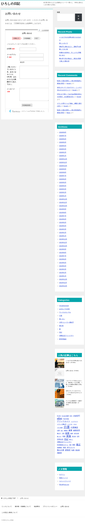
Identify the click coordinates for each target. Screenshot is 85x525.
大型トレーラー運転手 (66, 322)
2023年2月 (62, 272)
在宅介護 (76, 433)
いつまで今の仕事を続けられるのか (74, 361)
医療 (71, 433)
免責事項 (37, 506)
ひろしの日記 (10, 3)
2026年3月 (62, 149)
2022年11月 (63, 282)
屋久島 (61, 325)
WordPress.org (64, 484)
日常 (78, 436)
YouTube (66, 419)
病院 (73, 445)
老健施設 (59, 447)
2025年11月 (63, 162)
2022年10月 (63, 286)
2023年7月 (62, 256)
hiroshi (69, 83)
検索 (58, 12)
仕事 (58, 430)
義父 (78, 444)
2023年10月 (63, 246)
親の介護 (60, 450)
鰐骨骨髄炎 (62, 339)
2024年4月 (62, 226)
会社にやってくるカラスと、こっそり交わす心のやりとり (74, 392)
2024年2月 (62, 232)
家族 (68, 436)
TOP (9, 498)
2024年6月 (62, 219)
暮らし (71, 439)
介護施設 (74, 427)
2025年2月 (62, 192)
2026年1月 (62, 156)
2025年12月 (63, 159)
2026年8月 (62, 132)
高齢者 (59, 453)
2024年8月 (62, 212)
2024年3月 (62, 229)
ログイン (62, 474)
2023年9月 (62, 249)
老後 (64, 447)
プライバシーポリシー (50, 506)
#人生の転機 (65, 416)
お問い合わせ (72, 370)
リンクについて (7, 506)
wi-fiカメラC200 (64, 309)
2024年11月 (63, 202)
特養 (70, 444)
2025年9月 (62, 169)
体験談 (66, 430)
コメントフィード (65, 481)
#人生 (59, 416)
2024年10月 (63, 206)
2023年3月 (62, 269)
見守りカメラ (71, 447)
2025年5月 (62, 182)
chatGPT (76, 416)
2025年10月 (63, 166)
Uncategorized (64, 305)
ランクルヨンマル (65, 312)
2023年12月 (63, 239)
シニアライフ (74, 421)
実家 (64, 436)
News (68, 112)
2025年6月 (62, 179)
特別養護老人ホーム (62, 445)
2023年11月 (63, 242)
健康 (70, 430)
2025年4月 (62, 186)
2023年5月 (62, 262)
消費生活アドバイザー (66, 335)
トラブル (69, 424)
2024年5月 (62, 222)
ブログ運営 (60, 427)
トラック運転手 (61, 424)
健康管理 (76, 430)
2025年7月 (62, 176)
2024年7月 (62, 216)
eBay (59, 418)
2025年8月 (62, 172)
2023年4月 (62, 266)
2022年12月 (63, 279)
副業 (67, 433)
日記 (60, 332)
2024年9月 (62, 209)
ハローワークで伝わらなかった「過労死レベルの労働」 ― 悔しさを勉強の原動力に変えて (74, 383)
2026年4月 (62, 146)
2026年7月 (62, 135)
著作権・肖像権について (23, 506)
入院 (63, 433)
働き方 (59, 433)
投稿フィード (63, 478)
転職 (73, 450)
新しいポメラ (63, 43)
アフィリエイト (63, 421)
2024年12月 (63, 199)
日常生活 (60, 439)
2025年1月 (62, 196)
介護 (60, 315)
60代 (71, 416)
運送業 (77, 450)
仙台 (62, 430)
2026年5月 (62, 142)
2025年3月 (62, 189)
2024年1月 (62, 236)
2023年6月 (62, 259)
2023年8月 (62, 252)
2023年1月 (62, 276)
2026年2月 (62, 152)
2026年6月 (62, 139)
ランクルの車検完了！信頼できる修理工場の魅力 (74, 402)
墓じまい (62, 319)
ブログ (75, 424)
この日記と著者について (10, 512)
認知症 (68, 450)
